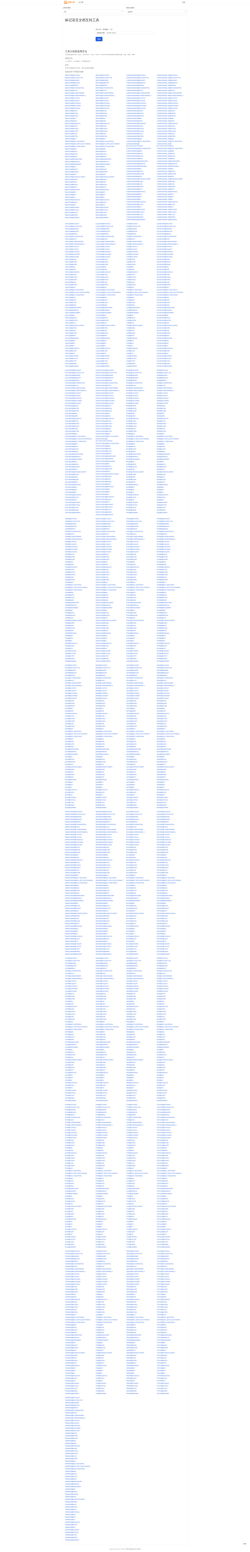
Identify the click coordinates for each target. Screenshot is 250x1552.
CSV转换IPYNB (130, 285)
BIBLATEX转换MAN (71, 156)
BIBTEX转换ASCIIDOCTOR (104, 78)
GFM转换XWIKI (70, 658)
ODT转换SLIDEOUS (71, 1083)
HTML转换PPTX (131, 630)
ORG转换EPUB (130, 994)
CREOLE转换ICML (70, 282)
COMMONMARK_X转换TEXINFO (167, 209)
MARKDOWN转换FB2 (71, 855)
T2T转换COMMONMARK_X (134, 1125)
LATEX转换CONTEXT (132, 688)
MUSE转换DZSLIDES (132, 845)
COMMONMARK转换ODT (134, 176)
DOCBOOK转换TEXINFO (164, 356)
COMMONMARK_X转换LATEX (166, 156)
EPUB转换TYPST (131, 507)
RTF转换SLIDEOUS (101, 1229)
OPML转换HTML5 (101, 1014)
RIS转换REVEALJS (162, 1072)
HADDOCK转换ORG (102, 625)
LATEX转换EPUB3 (131, 706)
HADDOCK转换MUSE (102, 613)
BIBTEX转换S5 (100, 197)
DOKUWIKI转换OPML (72, 474)
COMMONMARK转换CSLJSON (135, 100)
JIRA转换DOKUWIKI (102, 696)
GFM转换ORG (69, 625)
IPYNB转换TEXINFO (163, 651)
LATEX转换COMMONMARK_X (135, 685)
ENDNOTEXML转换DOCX (103, 385)
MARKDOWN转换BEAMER (73, 817)
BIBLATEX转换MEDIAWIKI (73, 164)
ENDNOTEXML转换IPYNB (104, 431)
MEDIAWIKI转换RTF (102, 931)
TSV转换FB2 (99, 1294)
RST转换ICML (69, 1163)
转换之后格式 (130, 8)
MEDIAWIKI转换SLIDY (102, 939)
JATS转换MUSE (69, 759)
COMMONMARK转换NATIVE (135, 174)
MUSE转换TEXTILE (132, 946)
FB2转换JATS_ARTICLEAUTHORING (168, 439)
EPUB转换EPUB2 (131, 408)
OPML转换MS (100, 1050)
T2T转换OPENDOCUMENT (134, 1206)
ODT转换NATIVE (70, 1055)
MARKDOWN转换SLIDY (72, 939)
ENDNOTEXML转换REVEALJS (105, 487)
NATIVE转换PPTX (162, 923)
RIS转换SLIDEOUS (162, 1083)
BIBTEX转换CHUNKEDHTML (104, 88)
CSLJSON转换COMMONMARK (105, 241)
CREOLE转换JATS (70, 287)
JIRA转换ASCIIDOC (101, 665)
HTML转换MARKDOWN (133, 603)
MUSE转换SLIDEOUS (132, 936)
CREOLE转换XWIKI (71, 363)
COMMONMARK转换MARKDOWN (137, 161)
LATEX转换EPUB (131, 701)
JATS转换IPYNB (70, 726)
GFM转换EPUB (69, 554)
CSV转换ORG (130, 330)
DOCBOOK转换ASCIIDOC (165, 224)
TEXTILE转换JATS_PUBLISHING (166, 1176)
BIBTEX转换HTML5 (101, 131)
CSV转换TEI (129, 353)
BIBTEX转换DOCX (101, 90)
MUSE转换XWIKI (131, 951)
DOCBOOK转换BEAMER (164, 229)
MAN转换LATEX (162, 744)
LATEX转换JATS (130, 729)
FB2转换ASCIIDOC (162, 370)
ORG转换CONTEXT (132, 981)
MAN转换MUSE (162, 759)
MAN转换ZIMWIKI (162, 807)
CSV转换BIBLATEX (131, 231)
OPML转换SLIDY (101, 1085)
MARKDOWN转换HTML (72, 862)
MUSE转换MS (130, 903)
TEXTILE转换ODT (162, 1204)
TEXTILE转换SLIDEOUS (164, 1229)
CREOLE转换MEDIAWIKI (72, 313)
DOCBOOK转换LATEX (163, 302)
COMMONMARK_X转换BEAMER (167, 80)
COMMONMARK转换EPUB (134, 111)
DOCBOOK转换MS (162, 315)
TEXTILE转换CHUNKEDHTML (166, 1117)
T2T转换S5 (129, 1227)
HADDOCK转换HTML (102, 569)
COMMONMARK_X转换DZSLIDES (167, 108)
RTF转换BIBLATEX (101, 1112)
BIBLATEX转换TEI (70, 205)
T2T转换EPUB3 (130, 1145)
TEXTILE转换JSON (162, 1181)
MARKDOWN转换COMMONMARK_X (76, 832)
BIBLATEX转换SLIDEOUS (72, 200)
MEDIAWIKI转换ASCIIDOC (104, 812)
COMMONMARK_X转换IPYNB (166, 136)
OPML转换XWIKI (101, 1098)
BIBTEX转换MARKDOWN (103, 159)
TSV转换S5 (99, 1373)
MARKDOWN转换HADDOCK (74, 860)
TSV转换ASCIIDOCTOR (103, 1254)
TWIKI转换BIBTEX (131, 1261)
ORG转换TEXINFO (132, 1090)
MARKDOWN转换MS (71, 903)
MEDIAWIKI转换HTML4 (103, 865)
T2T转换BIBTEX (131, 1115)
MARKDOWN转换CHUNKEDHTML (75, 824)
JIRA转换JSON (100, 741)
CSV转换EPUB (130, 259)
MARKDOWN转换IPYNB (72, 873)
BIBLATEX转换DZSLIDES (72, 108)
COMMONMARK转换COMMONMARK (138, 93)
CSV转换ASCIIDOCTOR (133, 226)
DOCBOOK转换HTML (163, 274)
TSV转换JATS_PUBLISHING (104, 1322)
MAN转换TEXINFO (162, 797)
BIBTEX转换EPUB (101, 111)
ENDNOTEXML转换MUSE (103, 466)
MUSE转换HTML (131, 862)
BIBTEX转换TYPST (101, 212)
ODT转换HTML (69, 1009)
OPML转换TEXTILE (101, 1093)
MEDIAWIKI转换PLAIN (103, 921)
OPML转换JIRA (100, 1032)
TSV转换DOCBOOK (102, 1279)
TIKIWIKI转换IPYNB (71, 1312)
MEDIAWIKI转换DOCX (102, 827)
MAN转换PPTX (161, 777)
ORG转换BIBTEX (131, 968)
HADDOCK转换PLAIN (102, 628)
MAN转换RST (161, 782)
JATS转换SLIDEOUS (71, 790)
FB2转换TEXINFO (162, 502)
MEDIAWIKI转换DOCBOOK (104, 840)
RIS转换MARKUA (162, 1044)
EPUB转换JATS (130, 434)
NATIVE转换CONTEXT (163, 834)
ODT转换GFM (69, 1004)
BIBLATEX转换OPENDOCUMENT (75, 177)
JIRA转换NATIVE (101, 762)
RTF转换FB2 (99, 1148)
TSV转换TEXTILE (101, 1386)
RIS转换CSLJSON (162, 983)
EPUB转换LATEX (131, 449)
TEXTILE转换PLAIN (162, 1214)
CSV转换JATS (130, 287)
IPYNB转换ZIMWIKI (163, 661)
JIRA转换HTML (100, 716)
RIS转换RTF (160, 1078)
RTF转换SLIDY (100, 1232)
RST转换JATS (69, 1168)
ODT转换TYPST (70, 1095)
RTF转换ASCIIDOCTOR (103, 1107)
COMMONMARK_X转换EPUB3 (166, 116)
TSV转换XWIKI (100, 1391)
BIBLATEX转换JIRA (70, 149)
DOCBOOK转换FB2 (163, 267)
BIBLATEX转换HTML (71, 126)
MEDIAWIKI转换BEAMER (103, 817)
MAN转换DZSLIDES (163, 698)
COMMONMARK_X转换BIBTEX (166, 85)
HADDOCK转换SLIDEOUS (104, 643)
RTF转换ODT (100, 1204)
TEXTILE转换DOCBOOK (164, 1132)
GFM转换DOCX (69, 534)
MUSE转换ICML (131, 870)
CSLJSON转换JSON (101, 300)
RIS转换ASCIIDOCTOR (164, 961)
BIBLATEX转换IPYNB (71, 136)
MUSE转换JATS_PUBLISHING (135, 883)
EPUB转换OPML (131, 474)
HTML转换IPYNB (131, 580)
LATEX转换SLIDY (131, 792)
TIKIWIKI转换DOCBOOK (72, 1279)
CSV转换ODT (130, 323)
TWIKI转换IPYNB (131, 1312)
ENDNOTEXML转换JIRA (103, 446)
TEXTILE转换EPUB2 (163, 1143)
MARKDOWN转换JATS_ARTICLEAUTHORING (79, 880)
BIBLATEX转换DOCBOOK (73, 103)
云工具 (81, 2)
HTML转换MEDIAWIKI (133, 608)
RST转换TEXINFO (70, 1237)
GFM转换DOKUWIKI (71, 549)
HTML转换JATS (130, 582)
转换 (99, 39)
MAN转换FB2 (161, 708)
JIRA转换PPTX (100, 777)
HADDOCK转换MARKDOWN (104, 603)
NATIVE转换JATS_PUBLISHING (166, 883)
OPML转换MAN (100, 1039)
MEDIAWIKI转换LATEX (103, 890)
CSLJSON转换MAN (101, 305)
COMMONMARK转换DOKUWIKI (136, 106)
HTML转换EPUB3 (131, 559)
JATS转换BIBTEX (70, 675)
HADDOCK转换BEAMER (103, 524)
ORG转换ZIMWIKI (132, 1100)
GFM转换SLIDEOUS (71, 643)
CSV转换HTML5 (131, 280)
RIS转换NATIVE (161, 1055)
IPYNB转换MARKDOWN (164, 603)
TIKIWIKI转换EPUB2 (71, 1289)
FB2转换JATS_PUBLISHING (165, 441)
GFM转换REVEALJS (71, 633)
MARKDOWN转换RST (72, 929)
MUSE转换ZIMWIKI (132, 954)
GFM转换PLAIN (70, 628)
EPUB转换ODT (130, 469)
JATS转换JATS (69, 729)
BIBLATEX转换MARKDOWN (73, 159)
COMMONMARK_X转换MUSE (166, 171)
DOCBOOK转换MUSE (163, 318)
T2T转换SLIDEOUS (132, 1229)
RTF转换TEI (99, 1234)
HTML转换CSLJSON (132, 544)
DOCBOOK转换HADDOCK (165, 272)
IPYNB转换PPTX (162, 630)
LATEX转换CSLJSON (132, 691)
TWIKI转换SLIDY (131, 1378)
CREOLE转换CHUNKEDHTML (74, 236)
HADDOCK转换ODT (102, 618)
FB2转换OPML (161, 474)
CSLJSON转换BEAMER (102, 229)
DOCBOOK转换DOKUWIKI (165, 254)
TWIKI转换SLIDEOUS (132, 1376)
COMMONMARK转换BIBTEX (135, 85)
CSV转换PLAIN (130, 333)
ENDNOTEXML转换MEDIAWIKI (105, 461)
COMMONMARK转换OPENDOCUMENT (138, 179)
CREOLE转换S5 (69, 346)
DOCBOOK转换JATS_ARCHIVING (167, 290)
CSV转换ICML (130, 282)
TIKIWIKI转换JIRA (70, 1325)
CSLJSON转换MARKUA (103, 310)
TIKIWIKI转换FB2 (70, 1294)
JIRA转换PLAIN (100, 774)
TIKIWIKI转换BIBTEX (71, 1261)
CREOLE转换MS (70, 315)
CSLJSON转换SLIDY (102, 351)
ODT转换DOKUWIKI (71, 989)
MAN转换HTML (161, 716)
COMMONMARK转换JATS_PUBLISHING (138, 148)
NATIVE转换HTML (162, 862)
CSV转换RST (130, 341)
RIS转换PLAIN (161, 1067)
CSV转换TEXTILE (131, 358)
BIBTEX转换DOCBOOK (103, 103)
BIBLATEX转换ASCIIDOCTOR (74, 78)
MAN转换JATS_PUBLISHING (165, 736)
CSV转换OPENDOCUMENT (134, 325)
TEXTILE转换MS (162, 1196)
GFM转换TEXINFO (70, 651)
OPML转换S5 (100, 1080)
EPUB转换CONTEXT (132, 393)
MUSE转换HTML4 (131, 865)
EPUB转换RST (130, 487)
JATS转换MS (69, 757)
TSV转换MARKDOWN (102, 1335)
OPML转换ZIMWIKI (102, 1100)
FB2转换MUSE (161, 464)
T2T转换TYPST (130, 1242)
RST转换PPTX (69, 1216)
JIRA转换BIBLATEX (101, 673)
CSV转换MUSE (130, 318)
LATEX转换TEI (130, 795)
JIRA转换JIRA (100, 739)
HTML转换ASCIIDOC (132, 519)
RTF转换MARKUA (101, 1191)
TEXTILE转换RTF (162, 1224)
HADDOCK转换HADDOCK (104, 567)
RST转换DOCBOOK (71, 1132)
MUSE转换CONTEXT (132, 834)
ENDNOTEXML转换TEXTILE (104, 507)
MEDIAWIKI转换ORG (102, 918)
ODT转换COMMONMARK (73, 976)
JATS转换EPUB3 (70, 706)
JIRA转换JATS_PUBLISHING (104, 736)
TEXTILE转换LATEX (162, 1183)
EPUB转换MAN (131, 451)
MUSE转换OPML (131, 916)
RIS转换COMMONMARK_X (165, 978)
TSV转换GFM (100, 1297)
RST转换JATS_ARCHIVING (73, 1171)
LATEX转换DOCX (131, 680)
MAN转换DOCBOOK (163, 693)
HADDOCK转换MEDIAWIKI (104, 608)
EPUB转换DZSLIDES (132, 403)
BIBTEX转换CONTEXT (102, 98)
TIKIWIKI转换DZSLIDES (72, 1284)
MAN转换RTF (161, 785)
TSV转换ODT (100, 1350)
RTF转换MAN (100, 1186)
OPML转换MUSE (101, 1052)
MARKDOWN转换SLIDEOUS (74, 936)
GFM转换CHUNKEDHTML (73, 531)
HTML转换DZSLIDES (132, 552)
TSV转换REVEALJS (101, 1365)
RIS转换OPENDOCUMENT (165, 1060)
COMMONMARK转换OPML (134, 181)
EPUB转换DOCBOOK (132, 398)
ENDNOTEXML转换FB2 (103, 413)
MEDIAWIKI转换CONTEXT (104, 834)
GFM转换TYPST (70, 656)
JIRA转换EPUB (100, 701)
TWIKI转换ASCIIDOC (132, 1251)
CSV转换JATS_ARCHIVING (134, 290)
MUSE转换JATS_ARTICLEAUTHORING (138, 880)
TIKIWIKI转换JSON (71, 1327)
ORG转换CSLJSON (132, 983)
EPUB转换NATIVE (131, 467)
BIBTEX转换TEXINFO (102, 207)
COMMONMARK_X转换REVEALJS (167, 192)
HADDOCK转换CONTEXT (103, 541)
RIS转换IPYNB (161, 1019)
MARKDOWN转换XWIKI (72, 951)
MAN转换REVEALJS (163, 779)
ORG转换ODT (130, 1057)
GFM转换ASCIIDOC (71, 519)
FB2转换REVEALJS (162, 484)
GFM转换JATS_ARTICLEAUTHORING (76, 587)
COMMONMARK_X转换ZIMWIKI (167, 219)
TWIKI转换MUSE (131, 1345)
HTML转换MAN (131, 600)
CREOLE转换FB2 (70, 267)
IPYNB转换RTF (161, 638)
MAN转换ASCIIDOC (163, 665)
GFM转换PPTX (69, 630)
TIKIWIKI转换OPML (71, 1355)
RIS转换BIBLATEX (162, 966)
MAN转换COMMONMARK (165, 683)
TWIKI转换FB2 (130, 1294)
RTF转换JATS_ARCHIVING (103, 1171)
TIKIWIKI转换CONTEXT (72, 1274)
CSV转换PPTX (130, 335)
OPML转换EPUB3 (101, 999)
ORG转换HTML (131, 1009)
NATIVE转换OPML (162, 916)
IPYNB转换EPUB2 (162, 557)
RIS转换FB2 (160, 1001)
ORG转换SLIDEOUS (132, 1083)
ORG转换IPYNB (131, 1019)
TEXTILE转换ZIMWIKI (163, 1247)
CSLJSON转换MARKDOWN (104, 308)
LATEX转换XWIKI (131, 805)
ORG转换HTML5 (131, 1014)
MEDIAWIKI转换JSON (102, 888)
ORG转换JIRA (130, 1032)
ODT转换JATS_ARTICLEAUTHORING (76, 1027)
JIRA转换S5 (99, 787)
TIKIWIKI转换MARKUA (72, 1337)
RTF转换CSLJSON (101, 1130)
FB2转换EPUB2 (161, 408)
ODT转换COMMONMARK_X (74, 978)
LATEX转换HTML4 (131, 718)
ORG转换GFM (130, 1004)
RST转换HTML (69, 1155)
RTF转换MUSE (100, 1199)
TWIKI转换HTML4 (131, 1304)
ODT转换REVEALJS (71, 1072)
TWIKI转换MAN (131, 1332)
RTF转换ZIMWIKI (101, 1247)
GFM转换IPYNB (70, 580)
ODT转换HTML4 (70, 1011)
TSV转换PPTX (100, 1363)
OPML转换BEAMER (102, 963)
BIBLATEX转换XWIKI (71, 215)
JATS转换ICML (69, 724)
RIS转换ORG (161, 1065)
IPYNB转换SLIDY (162, 646)
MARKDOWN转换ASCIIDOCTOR (75, 814)
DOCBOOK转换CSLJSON (164, 249)
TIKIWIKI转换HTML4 (71, 1304)
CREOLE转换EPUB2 (71, 262)
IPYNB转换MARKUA (163, 605)
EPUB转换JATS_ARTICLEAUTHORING (137, 439)
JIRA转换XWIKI (100, 805)
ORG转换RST (130, 1075)
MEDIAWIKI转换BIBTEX (103, 822)
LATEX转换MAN (131, 746)
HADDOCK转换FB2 (101, 562)
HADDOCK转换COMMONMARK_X (106, 539)
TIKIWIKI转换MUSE (71, 1345)
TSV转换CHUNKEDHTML (103, 1264)
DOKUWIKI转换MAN (71, 451)
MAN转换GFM (161, 711)
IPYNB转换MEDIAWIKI (164, 608)
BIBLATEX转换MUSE (71, 169)
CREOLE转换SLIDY (71, 351)
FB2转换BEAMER (162, 375)
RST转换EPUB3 (69, 1145)
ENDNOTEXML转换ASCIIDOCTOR (106, 373)
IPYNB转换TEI (161, 648)
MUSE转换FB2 (130, 855)
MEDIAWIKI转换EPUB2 (103, 850)
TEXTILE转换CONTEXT (164, 1127)
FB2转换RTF (160, 490)
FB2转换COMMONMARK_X (165, 390)
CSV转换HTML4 (131, 277)
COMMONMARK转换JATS (134, 139)
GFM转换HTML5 (70, 575)
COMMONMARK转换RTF (134, 197)
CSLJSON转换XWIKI (102, 363)
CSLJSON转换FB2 (101, 267)
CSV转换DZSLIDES (132, 257)
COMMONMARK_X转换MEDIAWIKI (168, 166)
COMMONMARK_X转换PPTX (166, 189)
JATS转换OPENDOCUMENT (73, 767)
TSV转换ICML (100, 1309)
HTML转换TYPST (131, 656)
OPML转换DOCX (101, 973)
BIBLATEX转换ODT (71, 174)
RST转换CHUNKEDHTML (72, 1117)
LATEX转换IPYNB (131, 726)
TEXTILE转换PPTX (162, 1216)
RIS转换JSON (161, 1034)
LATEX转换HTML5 (131, 721)
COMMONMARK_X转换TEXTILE (166, 212)
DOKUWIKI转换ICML (71, 429)
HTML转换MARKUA (132, 605)
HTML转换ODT (130, 618)
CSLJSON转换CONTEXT (103, 246)
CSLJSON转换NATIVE (102, 320)
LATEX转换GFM (131, 711)
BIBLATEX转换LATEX (71, 154)
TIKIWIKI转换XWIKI (71, 1391)
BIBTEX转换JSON (101, 151)
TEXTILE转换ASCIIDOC (164, 1105)
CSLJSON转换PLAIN (102, 333)
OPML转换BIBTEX (101, 968)
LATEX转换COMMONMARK (134, 683)
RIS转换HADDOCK (162, 1006)
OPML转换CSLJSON (102, 983)
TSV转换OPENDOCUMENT (104, 1353)
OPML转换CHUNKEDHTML (104, 971)
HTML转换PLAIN (131, 628)
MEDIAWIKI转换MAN (102, 893)
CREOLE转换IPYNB (71, 285)
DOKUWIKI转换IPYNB (72, 431)
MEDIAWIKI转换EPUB (102, 847)
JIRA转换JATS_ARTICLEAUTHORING (107, 734)
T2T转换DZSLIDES (132, 1138)
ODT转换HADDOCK (71, 1006)
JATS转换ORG (69, 772)
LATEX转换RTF (130, 785)
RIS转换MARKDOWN (163, 1042)
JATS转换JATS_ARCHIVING (73, 731)
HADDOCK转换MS (101, 610)
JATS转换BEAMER (70, 670)
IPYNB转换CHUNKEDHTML (165, 531)
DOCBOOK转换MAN (163, 305)
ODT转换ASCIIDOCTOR (72, 961)
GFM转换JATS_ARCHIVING (73, 585)
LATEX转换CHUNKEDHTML (134, 678)
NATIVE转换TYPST (162, 949)
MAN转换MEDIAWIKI (163, 754)
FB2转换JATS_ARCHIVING (165, 436)
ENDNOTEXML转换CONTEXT (105, 393)
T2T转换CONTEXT (131, 1127)
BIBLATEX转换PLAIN (71, 184)
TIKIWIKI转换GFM (70, 1297)
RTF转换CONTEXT (101, 1127)
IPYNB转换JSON (162, 595)
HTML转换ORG (131, 625)
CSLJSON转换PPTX (101, 335)
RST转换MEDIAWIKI (71, 1194)
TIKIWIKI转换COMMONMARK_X (75, 1271)
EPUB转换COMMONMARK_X (135, 390)
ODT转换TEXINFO (70, 1090)
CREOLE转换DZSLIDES (72, 257)
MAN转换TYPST (162, 802)
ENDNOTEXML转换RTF (103, 492)
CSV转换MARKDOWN (133, 308)
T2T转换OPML (130, 1209)
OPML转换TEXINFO (102, 1090)
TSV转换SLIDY (100, 1378)
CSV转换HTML (130, 274)
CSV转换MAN (130, 305)
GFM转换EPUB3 (70, 559)
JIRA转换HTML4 (100, 718)
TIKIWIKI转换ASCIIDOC (72, 1251)
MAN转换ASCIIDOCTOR (164, 668)
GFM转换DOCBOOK (71, 547)
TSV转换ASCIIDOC (101, 1251)
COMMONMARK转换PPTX (134, 189)
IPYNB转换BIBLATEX (163, 526)
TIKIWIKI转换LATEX (71, 1330)
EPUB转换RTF (130, 490)
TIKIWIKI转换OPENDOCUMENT (75, 1353)
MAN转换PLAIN (162, 774)
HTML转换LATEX (131, 597)
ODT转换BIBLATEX (71, 966)
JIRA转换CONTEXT (101, 688)
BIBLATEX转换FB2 (70, 118)
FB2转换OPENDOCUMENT (165, 472)
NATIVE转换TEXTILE (163, 946)
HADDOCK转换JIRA (102, 592)
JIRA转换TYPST (100, 802)
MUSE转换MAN (131, 893)
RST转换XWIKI (69, 1244)
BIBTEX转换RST (100, 192)
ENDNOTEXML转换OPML (103, 476)
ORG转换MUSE (131, 1052)
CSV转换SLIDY (130, 351)
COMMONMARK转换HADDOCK (136, 123)
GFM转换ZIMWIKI (70, 661)
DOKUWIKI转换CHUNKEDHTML (75, 383)
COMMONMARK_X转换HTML (166, 126)
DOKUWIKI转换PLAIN (72, 479)
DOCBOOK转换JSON (163, 300)
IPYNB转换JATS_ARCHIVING (165, 585)
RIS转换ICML (161, 1017)
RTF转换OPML (100, 1209)
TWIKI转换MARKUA (132, 1337)
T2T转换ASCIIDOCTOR (133, 1107)
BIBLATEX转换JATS (71, 139)
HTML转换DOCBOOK (132, 547)
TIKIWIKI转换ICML (71, 1309)
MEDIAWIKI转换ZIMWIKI (103, 954)
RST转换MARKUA (70, 1191)
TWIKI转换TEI (130, 1381)
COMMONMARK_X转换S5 (165, 199)
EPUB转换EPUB (131, 406)
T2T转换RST (130, 1221)
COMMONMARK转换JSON (134, 153)
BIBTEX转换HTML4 (101, 128)
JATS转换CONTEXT (71, 688)
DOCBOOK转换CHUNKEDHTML (167, 236)
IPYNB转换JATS (161, 582)
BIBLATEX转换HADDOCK (72, 123)
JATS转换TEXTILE (70, 800)
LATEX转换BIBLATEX (132, 673)
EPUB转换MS (130, 462)
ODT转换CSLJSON (70, 983)
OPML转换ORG (100, 1065)
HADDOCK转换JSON (102, 595)
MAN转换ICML (161, 724)
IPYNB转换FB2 (161, 562)
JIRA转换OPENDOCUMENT (104, 767)
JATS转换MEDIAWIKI (71, 754)
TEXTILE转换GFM (162, 1150)
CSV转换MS (129, 315)
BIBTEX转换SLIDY (101, 202)
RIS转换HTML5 (161, 1014)
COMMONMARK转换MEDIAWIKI (136, 166)
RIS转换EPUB (161, 994)
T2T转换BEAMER (131, 1110)
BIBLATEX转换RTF (70, 195)
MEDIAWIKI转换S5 (101, 934)
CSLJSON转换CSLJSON (103, 249)
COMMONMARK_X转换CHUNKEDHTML (169, 88)
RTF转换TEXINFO (101, 1237)
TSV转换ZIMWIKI (101, 1393)
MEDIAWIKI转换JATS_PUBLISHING (106, 883)
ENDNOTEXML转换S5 (102, 494)
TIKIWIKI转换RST (70, 1368)
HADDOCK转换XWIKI (102, 658)
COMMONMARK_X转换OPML (166, 181)
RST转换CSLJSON (70, 1130)
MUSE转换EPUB (131, 847)
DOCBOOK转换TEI (162, 353)
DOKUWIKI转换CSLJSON (72, 396)
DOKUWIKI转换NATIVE (72, 467)
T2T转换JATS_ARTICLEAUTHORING (137, 1173)
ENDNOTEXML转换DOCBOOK (105, 398)
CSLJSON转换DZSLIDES (103, 257)
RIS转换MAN (161, 1039)
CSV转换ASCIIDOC (132, 224)
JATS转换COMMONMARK (73, 683)
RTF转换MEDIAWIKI (102, 1194)
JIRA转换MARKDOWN (102, 749)
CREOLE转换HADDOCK (72, 272)
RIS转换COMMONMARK (164, 976)
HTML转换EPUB (131, 554)
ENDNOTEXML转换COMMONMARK (107, 388)
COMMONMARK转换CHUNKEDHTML (138, 88)
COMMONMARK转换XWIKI (134, 217)
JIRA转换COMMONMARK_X (104, 685)
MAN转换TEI (161, 795)
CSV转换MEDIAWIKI (132, 313)
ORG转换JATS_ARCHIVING (134, 1024)
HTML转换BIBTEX (131, 529)
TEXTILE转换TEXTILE (163, 1239)
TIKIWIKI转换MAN (71, 1332)
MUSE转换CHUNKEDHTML (134, 824)
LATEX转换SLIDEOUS (132, 790)
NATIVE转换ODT (162, 911)
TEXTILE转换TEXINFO (163, 1237)
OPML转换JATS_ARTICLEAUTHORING (107, 1027)
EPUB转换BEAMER (132, 375)
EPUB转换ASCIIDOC (132, 370)
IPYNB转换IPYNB (162, 580)
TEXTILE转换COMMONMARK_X (166, 1125)
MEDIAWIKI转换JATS (102, 875)
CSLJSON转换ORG (101, 330)
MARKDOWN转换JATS (72, 875)
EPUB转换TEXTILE (131, 505)
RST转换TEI (68, 1234)
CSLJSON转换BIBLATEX (103, 231)
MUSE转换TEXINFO (132, 944)
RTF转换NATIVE (100, 1201)
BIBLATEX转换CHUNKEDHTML (74, 88)
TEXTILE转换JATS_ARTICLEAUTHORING (169, 1173)
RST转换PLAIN (69, 1214)
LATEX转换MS (130, 757)
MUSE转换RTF (130, 931)
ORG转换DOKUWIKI (132, 989)
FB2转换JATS (161, 434)
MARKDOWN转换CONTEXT (73, 834)
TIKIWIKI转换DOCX (71, 1266)
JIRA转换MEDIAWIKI (102, 754)
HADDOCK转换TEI (101, 648)
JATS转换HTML (69, 716)
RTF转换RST (99, 1221)
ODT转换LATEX (69, 1037)
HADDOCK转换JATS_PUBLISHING (106, 590)
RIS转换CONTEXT (162, 981)
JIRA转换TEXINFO (101, 797)
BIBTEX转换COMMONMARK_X (105, 95)
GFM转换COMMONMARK (73, 536)
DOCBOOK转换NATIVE (164, 320)
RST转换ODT (69, 1204)
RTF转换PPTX (100, 1216)
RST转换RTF (69, 1224)
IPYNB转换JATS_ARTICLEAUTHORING (168, 587)
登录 (183, 2)
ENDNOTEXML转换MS (103, 464)
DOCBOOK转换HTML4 (164, 277)
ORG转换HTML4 (131, 1011)
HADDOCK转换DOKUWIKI (104, 549)
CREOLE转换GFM (70, 269)
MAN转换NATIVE (162, 762)
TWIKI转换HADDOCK (132, 1299)
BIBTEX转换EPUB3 (101, 116)
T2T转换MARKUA (131, 1191)
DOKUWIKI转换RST (71, 487)
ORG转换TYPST (131, 1095)
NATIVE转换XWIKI (162, 951)
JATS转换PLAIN (69, 774)
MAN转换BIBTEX (162, 675)
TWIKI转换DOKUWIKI (133, 1282)
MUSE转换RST (130, 929)
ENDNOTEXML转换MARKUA (104, 459)
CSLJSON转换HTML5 (102, 280)
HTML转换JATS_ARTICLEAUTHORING (137, 587)
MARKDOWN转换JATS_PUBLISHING (76, 883)
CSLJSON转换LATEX (102, 302)
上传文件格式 (66, 8)
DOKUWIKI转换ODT (71, 469)
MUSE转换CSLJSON (132, 837)
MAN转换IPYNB (162, 726)
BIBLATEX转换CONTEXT (72, 98)
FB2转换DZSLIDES (162, 403)
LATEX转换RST (130, 782)
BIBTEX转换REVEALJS (102, 189)
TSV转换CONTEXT (101, 1274)
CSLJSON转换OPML (102, 328)
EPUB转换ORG (130, 477)
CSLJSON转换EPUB (101, 259)
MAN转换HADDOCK (163, 713)
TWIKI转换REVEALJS (132, 1365)
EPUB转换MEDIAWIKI (133, 459)
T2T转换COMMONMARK (134, 1122)
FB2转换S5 (160, 492)
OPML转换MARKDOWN (103, 1042)
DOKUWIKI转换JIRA (71, 444)
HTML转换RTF (130, 638)
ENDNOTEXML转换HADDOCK (105, 418)
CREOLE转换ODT (70, 323)
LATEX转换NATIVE (131, 762)
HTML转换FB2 (130, 562)
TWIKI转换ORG (131, 1358)
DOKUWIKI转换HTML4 (72, 423)
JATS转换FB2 (69, 708)
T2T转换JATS (130, 1168)
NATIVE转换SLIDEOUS (164, 936)
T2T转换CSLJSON (131, 1130)
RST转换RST (69, 1221)
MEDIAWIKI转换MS (102, 903)
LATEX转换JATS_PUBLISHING (135, 736)
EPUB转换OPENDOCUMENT (135, 472)
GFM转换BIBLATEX (71, 526)
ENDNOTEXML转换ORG (103, 479)
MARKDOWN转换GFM (72, 857)
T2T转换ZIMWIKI (131, 1247)
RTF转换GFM (100, 1150)
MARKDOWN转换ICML (72, 870)
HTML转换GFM (131, 564)
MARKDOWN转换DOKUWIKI (74, 842)
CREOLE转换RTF (70, 343)
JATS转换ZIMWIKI (70, 807)
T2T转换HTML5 (131, 1160)
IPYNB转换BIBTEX (162, 529)
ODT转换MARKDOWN (72, 1042)
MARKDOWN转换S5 (71, 934)
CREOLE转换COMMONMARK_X (75, 244)
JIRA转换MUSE (100, 759)
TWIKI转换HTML (131, 1302)
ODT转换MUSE (69, 1052)
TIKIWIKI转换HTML (71, 1302)
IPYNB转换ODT (161, 618)
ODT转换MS (69, 1050)
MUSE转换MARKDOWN (133, 895)
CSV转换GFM (130, 269)
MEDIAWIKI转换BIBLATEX (104, 819)
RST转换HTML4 (70, 1158)
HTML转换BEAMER (132, 524)
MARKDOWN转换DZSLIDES (73, 845)
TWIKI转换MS (130, 1343)
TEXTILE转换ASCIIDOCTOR (165, 1107)
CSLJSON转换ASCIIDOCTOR (104, 226)
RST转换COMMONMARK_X (73, 1125)
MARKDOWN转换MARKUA (73, 898)
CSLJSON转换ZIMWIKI (103, 366)
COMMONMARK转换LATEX (134, 156)
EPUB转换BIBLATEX (132, 378)
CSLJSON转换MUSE (102, 318)
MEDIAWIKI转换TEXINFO (103, 944)
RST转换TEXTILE (70, 1239)
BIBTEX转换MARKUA (102, 162)
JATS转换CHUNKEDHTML (73, 678)
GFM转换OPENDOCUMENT (73, 620)
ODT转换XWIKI (70, 1098)
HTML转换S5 (130, 641)
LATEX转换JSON (131, 741)
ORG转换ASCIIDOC (132, 958)
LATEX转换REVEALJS (132, 779)
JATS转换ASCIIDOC (71, 665)
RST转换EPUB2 (69, 1143)
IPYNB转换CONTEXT (163, 541)
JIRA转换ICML (100, 724)
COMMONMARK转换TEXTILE (135, 212)
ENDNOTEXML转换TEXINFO (104, 504)
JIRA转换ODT (100, 764)
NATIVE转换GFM (162, 857)
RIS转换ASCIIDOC (162, 958)
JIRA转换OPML (100, 769)
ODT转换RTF (69, 1078)
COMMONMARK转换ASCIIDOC (136, 75)
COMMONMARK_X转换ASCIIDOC (167, 75)
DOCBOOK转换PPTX (163, 335)
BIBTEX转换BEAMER (102, 80)
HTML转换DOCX (131, 534)
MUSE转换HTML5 (131, 868)
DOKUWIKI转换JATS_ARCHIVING (75, 436)
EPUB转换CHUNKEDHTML (134, 383)
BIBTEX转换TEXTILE (102, 210)
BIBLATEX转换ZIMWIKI (72, 217)
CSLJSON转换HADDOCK (103, 272)
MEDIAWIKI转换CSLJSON (103, 837)
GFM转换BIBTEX (70, 529)
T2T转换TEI (129, 1234)
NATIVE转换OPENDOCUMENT (166, 913)
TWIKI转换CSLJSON (132, 1276)
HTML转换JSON (131, 595)
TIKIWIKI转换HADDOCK (72, 1299)
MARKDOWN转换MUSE (72, 906)
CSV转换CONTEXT (132, 246)
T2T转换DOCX (130, 1120)
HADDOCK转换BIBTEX (103, 529)
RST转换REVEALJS (70, 1219)
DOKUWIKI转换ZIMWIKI (72, 512)
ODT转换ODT (69, 1057)
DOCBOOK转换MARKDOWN (166, 308)
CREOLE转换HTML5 (71, 280)
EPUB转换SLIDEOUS (132, 495)
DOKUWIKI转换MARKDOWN (74, 454)
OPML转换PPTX (100, 1070)
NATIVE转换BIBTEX (163, 822)
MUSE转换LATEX (131, 890)
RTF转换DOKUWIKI (102, 1135)
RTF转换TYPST (100, 1242)
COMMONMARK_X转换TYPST (166, 214)
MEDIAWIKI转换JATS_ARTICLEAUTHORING (109, 880)
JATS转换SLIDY (69, 792)
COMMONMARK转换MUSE (134, 171)
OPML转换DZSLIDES (102, 991)
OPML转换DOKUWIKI (102, 989)
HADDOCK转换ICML (102, 577)
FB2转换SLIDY (161, 497)
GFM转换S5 (68, 641)
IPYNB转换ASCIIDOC (163, 519)
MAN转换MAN (161, 746)
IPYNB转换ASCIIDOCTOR (165, 521)
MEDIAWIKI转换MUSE (103, 906)
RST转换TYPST (69, 1242)
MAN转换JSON (161, 741)
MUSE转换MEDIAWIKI (133, 901)
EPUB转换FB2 (130, 413)
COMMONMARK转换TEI (134, 207)
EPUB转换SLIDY (131, 497)
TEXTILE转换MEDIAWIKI (164, 1194)
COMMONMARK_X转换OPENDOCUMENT (170, 179)
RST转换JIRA (69, 1178)
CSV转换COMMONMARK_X (134, 244)
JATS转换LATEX (69, 744)
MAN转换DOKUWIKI (163, 696)
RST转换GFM (69, 1150)
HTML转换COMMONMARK (134, 536)
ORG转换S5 (129, 1080)
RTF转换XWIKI (100, 1244)
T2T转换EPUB (130, 1140)
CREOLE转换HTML (71, 274)
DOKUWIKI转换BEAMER (72, 375)
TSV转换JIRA (99, 1325)
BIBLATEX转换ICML (71, 134)
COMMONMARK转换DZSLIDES (136, 108)
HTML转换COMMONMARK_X (135, 539)
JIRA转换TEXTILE (101, 800)
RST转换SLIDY (69, 1232)
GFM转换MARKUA (70, 605)
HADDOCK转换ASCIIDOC (103, 519)
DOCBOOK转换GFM (163, 269)
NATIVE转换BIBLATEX (163, 819)
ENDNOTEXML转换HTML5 (104, 426)
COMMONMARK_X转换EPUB (166, 111)
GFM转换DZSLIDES (71, 552)
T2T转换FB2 (130, 1148)
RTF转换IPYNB (100, 1166)
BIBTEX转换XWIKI (101, 215)
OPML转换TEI (100, 1088)
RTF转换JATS (99, 1168)
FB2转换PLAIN (161, 479)
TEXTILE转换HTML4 (163, 1158)
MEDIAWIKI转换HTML (102, 862)
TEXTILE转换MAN (162, 1186)
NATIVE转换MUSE (162, 906)
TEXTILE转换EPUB (162, 1140)
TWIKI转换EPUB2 (131, 1289)
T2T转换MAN (130, 1186)
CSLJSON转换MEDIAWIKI (103, 313)
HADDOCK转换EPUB (102, 554)
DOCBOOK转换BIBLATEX (164, 231)
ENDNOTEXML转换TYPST (104, 509)
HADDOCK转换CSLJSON (103, 544)
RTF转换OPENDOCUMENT (104, 1206)
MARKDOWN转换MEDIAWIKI (74, 901)
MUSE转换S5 (130, 934)
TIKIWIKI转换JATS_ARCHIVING (74, 1317)
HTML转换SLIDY (131, 646)
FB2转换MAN (161, 451)
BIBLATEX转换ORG (71, 182)
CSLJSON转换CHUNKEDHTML (105, 236)
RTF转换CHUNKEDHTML (103, 1117)
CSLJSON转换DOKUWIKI (103, 254)
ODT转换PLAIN (70, 1067)
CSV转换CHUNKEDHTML (134, 236)
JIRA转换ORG (100, 772)
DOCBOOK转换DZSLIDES (165, 257)
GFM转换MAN (69, 600)
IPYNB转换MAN (162, 600)
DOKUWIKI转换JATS (71, 434)
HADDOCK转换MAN (102, 600)
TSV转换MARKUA (101, 1337)
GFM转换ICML (69, 577)
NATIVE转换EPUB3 (162, 852)
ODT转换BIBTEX (70, 968)
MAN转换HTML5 (162, 721)
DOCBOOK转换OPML (163, 328)
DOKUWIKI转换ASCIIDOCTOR (74, 373)
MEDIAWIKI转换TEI (102, 941)
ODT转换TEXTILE (70, 1093)
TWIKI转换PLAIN (131, 1360)
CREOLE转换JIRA (70, 297)
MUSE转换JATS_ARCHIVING (134, 878)
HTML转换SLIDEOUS (132, 643)
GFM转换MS (69, 610)
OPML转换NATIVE (101, 1055)
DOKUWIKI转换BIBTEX (72, 380)
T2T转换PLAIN (130, 1214)
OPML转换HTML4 (101, 1011)
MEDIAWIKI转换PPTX (102, 923)
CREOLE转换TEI (70, 353)
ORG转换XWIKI (131, 1098)
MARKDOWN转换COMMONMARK (76, 829)
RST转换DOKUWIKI (71, 1135)
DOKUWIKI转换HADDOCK (73, 418)
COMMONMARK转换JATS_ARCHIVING (138, 141)
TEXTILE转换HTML (162, 1155)
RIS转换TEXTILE (162, 1093)
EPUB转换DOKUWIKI (132, 401)
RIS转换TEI (160, 1088)
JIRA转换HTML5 (100, 721)
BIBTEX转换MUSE (101, 169)
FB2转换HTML (161, 421)
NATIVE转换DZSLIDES (163, 845)
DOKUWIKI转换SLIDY (72, 497)
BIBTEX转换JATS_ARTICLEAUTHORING (108, 144)
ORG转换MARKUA (132, 1044)
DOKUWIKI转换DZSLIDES (73, 403)
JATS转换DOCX (69, 680)
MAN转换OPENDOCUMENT (165, 767)
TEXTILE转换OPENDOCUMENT (166, 1206)
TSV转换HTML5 (100, 1307)
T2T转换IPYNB (130, 1166)
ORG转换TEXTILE (131, 1093)
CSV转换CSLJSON (131, 249)
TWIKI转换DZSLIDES (132, 1284)
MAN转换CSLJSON (162, 691)
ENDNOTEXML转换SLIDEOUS (105, 497)
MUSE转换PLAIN (131, 921)
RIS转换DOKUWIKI (163, 989)
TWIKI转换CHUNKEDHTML (134, 1264)
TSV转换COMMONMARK (103, 1269)
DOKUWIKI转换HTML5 (72, 426)
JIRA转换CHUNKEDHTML (103, 678)
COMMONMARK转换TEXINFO (135, 209)
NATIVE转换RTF (162, 931)
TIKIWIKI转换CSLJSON (72, 1276)
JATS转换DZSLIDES (71, 698)
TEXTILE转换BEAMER (163, 1110)
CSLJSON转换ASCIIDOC (103, 224)
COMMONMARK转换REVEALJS (135, 192)
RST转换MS (68, 1196)
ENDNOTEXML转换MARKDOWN (106, 456)
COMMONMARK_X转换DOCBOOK (167, 103)
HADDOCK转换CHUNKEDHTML (105, 531)
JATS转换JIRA (69, 739)
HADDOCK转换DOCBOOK (104, 547)
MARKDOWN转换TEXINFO (73, 944)
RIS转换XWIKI (161, 1098)
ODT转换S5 (68, 1080)
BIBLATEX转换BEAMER (72, 80)
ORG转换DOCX (131, 973)
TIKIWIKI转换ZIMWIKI (72, 1393)
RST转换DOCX (69, 1120)
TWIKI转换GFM (131, 1297)
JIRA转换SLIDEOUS (102, 790)
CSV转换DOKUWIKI (132, 254)
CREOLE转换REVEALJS (72, 338)
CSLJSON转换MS (101, 315)
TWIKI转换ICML (131, 1309)
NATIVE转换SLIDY (162, 939)
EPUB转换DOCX (131, 385)
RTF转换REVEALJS (101, 1219)
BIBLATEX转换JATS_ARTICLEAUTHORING (78, 144)
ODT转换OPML (69, 1062)
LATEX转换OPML (131, 769)
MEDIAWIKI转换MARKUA (104, 898)
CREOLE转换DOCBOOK (72, 252)
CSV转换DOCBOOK (132, 252)
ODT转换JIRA (69, 1032)
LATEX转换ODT (131, 764)
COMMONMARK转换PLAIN (134, 186)
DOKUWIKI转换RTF (71, 490)
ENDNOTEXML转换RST (103, 489)
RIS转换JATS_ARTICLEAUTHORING (167, 1027)
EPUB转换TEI (130, 500)
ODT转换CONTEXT (71, 981)
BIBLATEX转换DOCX (71, 90)
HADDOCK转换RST (101, 636)
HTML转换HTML (131, 569)
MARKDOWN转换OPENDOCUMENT (76, 913)
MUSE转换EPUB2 (131, 850)
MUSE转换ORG (131, 918)
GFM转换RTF (69, 638)
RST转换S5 (68, 1227)
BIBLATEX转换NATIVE (72, 172)
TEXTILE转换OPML (162, 1209)
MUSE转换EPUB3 (131, 852)
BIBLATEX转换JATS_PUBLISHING (75, 146)
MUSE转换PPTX (131, 923)
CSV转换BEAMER (131, 229)
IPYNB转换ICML (162, 577)
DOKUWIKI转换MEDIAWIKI (73, 459)
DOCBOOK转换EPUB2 (164, 262)
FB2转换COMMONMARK (164, 388)
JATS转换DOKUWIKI (71, 696)
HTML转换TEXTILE (132, 653)
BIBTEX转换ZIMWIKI (102, 217)
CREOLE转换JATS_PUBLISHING (74, 295)
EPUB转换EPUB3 (131, 411)
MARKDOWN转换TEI (71, 941)
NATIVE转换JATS (162, 875)
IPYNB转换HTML (162, 569)
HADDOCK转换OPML (102, 623)
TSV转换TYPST (100, 1388)
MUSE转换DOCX (131, 827)
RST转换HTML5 (70, 1160)
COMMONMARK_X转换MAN (166, 158)
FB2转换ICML (161, 429)
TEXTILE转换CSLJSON (163, 1130)
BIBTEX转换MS (100, 167)
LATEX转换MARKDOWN (133, 749)
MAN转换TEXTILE (162, 800)
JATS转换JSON (69, 741)
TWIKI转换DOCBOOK (133, 1279)
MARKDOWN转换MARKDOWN (74, 895)
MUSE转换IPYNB (131, 873)
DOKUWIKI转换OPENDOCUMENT (75, 472)
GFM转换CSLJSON (70, 544)
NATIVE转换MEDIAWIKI (164, 901)
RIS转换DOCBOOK (162, 986)
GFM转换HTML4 (70, 572)
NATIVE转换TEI (161, 941)
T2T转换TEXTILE (131, 1239)
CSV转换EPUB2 (131, 262)
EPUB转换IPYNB (131, 431)
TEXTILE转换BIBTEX (163, 1115)
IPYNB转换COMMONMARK (165, 536)
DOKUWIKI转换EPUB (71, 406)
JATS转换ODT (69, 764)
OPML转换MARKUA (102, 1044)
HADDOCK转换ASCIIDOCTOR (105, 521)
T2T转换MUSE (130, 1199)
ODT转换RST (69, 1075)
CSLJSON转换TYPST (102, 361)
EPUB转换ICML (131, 429)
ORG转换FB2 (130, 1001)
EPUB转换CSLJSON (132, 396)
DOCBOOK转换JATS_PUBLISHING (167, 295)
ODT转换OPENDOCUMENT (73, 1060)
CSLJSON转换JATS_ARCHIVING (105, 290)
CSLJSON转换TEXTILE (102, 358)
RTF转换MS (99, 1196)
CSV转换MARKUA (131, 310)
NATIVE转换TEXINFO (163, 944)
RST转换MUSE (69, 1199)
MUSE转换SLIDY (131, 939)
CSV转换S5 (129, 346)
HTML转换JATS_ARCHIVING (134, 585)
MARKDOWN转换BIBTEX (73, 822)
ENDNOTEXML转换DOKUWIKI (105, 401)
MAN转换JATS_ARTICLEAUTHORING (168, 734)
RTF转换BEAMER (101, 1110)
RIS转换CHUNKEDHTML (164, 971)
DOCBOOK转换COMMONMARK (167, 241)
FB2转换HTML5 (161, 426)
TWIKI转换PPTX (131, 1363)
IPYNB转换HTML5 (162, 575)
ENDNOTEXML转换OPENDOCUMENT (107, 474)
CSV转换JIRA (130, 297)
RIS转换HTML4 (161, 1011)
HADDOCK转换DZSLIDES (103, 552)
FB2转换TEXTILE (162, 505)
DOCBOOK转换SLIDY (163, 351)
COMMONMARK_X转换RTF (165, 197)
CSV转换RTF (130, 343)
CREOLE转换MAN (70, 305)
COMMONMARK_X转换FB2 (165, 118)
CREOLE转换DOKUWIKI (72, 254)
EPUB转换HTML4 (131, 423)
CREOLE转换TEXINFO (72, 356)
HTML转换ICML (131, 577)
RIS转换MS (160, 1050)
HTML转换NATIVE (131, 615)
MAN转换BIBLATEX (163, 673)
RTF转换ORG (100, 1211)
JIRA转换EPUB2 (100, 703)
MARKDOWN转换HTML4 (73, 865)
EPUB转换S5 (130, 492)
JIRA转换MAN (100, 746)
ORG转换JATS (130, 1022)
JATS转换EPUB (69, 701)
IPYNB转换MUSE (162, 613)
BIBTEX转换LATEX (101, 154)
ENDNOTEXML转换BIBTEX (104, 380)
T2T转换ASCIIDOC (132, 1105)
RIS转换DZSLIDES (162, 991)
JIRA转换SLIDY (100, 792)
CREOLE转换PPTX (70, 335)
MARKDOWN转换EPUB (72, 847)
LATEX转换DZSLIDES (132, 698)
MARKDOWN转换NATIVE (73, 908)
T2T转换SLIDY (130, 1232)
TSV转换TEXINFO (101, 1383)
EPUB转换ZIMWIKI (132, 512)
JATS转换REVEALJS (70, 779)
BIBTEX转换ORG (101, 182)
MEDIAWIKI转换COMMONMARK (106, 829)
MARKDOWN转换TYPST (72, 949)
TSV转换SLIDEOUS (101, 1376)
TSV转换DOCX (100, 1266)
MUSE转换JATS (130, 875)
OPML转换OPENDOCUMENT (105, 1060)
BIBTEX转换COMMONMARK (104, 93)
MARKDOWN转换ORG (72, 918)
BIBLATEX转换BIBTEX (71, 85)
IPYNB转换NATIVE (162, 615)
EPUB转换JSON (131, 446)
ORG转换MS (130, 1050)
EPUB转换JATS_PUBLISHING (135, 441)
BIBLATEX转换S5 (70, 197)
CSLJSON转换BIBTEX (102, 234)
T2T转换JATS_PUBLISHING (134, 1176)
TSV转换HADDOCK (101, 1299)
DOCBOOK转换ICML (163, 282)
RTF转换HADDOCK (101, 1153)
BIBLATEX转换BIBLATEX (72, 83)
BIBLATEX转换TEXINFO (72, 207)
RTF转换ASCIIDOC (101, 1105)
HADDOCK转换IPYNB (102, 580)
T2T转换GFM (130, 1150)
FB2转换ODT (161, 469)
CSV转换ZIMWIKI (131, 366)
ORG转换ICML (130, 1017)
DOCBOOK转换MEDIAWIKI (165, 313)
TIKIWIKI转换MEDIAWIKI (73, 1340)
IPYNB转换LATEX (162, 597)
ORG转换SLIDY (131, 1085)
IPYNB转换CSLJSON (163, 544)
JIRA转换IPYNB (100, 726)
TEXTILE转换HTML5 (163, 1160)
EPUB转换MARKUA (132, 457)
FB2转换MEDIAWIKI (163, 459)
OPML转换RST (100, 1075)
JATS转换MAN (69, 746)
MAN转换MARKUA (162, 752)
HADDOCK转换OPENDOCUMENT (106, 620)
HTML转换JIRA (130, 592)
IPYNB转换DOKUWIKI (164, 549)
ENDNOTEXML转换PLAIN (104, 481)
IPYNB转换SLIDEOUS (163, 643)
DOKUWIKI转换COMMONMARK (75, 388)
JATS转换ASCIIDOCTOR (72, 668)
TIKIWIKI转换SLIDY (71, 1378)
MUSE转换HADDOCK (132, 860)
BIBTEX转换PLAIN (101, 184)
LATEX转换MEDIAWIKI (133, 754)
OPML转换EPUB (101, 994)
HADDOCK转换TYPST (102, 656)
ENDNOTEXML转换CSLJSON (104, 396)
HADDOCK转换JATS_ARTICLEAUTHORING (109, 587)
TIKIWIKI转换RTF (70, 1370)
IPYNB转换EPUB (162, 554)
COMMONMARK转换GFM (134, 121)
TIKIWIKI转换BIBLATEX (72, 1259)
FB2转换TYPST (161, 507)
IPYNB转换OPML (162, 623)
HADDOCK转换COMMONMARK (106, 536)
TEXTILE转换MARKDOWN (165, 1188)
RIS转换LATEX (161, 1037)
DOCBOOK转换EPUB (163, 259)
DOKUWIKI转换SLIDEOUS (73, 495)
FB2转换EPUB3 (161, 411)
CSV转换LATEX (130, 302)
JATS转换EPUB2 (70, 703)
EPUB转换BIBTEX (131, 380)
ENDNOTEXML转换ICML (103, 429)
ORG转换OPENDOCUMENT (134, 1060)
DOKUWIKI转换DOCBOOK (73, 398)
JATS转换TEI (69, 795)
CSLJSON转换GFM (101, 269)
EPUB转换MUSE (131, 464)
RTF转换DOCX (100, 1120)
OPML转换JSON (100, 1034)
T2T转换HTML (130, 1155)
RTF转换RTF (99, 1224)
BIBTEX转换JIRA (101, 149)
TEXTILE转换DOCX (162, 1120)
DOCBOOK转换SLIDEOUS (165, 348)
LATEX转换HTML (131, 716)
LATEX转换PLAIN (131, 774)
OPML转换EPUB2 (101, 996)
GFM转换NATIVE (70, 615)
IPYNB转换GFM (161, 564)
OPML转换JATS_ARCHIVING (104, 1024)
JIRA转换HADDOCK (102, 713)
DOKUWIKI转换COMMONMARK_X (76, 390)
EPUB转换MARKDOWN (133, 454)
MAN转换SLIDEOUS (163, 790)
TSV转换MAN (100, 1332)
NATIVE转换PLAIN (162, 921)
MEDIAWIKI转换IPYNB (103, 873)
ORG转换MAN (130, 1039)
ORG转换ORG (130, 1065)
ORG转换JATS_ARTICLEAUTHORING (137, 1027)
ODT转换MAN (69, 1039)
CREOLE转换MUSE (71, 318)
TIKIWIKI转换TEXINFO (72, 1383)
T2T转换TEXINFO (131, 1237)
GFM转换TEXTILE (70, 653)
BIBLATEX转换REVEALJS (72, 189)
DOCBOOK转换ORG (163, 330)
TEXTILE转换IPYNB (163, 1166)
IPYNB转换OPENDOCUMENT (166, 620)
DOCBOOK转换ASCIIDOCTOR (166, 226)
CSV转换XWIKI (130, 363)
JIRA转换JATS (100, 729)
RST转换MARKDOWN (72, 1188)
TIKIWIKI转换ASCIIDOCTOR (74, 1254)
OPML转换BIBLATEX (102, 966)
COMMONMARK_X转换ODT (165, 176)
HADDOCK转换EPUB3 (102, 559)
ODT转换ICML (69, 1017)
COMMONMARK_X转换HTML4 (166, 128)
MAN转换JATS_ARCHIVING (165, 731)
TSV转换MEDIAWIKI (102, 1340)
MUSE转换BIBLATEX (132, 819)
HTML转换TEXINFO (132, 651)
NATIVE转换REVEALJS (163, 926)
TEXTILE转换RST (162, 1221)
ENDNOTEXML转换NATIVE (104, 469)
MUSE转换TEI (130, 941)
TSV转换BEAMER (101, 1256)
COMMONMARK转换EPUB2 (135, 113)
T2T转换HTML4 (131, 1158)
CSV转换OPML (130, 328)
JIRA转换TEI (99, 795)
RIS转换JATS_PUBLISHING (165, 1029)
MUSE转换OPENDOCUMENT (135, 913)
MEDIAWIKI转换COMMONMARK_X (107, 832)
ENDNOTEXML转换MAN (103, 453)
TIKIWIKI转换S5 (70, 1373)
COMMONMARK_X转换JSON (166, 153)
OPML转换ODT (100, 1057)
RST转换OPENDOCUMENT (73, 1206)
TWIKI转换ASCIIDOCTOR (134, 1254)
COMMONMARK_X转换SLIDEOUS (167, 202)
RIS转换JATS (160, 1022)
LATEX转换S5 (130, 787)
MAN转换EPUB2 (162, 703)
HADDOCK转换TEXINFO (103, 651)
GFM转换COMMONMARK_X (74, 539)
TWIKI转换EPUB (131, 1287)
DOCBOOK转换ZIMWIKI (164, 366)
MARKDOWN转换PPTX (72, 923)
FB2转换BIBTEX (161, 380)
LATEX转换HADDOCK (132, 713)
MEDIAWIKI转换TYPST (103, 949)
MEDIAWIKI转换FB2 (102, 855)
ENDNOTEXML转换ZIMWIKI (104, 515)
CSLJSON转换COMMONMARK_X (106, 244)
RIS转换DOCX (161, 973)
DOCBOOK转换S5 (162, 346)
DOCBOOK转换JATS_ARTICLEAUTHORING (170, 292)
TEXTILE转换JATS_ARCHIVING (166, 1171)
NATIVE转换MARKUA (163, 898)
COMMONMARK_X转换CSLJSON (167, 100)
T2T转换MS (129, 1196)
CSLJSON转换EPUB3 (102, 264)
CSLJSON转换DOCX (102, 239)
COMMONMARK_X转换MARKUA (167, 164)
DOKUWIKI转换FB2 (71, 413)
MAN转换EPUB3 (162, 706)
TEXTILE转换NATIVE (163, 1201)
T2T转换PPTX (130, 1216)
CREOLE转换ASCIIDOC (72, 224)
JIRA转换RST (99, 782)
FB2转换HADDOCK (162, 418)
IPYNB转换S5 (161, 641)
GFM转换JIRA (69, 592)
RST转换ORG (69, 1211)
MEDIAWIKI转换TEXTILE (103, 946)
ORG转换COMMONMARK (134, 976)
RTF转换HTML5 (100, 1160)
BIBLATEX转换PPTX (71, 187)
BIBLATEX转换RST (70, 192)
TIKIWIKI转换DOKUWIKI (73, 1282)
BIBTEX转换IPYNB (101, 136)
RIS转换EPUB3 (161, 999)
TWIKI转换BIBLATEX (132, 1259)
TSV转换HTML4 (100, 1304)
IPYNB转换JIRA (161, 592)
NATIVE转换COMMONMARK (166, 829)
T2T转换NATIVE (131, 1201)
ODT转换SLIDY (69, 1085)
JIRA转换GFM (100, 711)
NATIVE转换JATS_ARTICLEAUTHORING (169, 880)
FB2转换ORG (161, 477)
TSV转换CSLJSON (101, 1276)
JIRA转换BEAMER (101, 670)
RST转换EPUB (69, 1140)
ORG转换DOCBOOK (132, 986)
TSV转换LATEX (100, 1330)
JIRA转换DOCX (100, 680)
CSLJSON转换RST (101, 341)
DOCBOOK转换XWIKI (163, 363)
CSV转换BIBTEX (131, 234)
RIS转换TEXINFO (162, 1090)
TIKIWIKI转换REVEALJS (72, 1365)
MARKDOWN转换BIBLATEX (73, 819)
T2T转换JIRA (130, 1178)
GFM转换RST (69, 636)
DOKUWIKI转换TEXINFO (72, 502)
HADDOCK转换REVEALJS (103, 633)
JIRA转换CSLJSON (101, 691)
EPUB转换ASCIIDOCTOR (134, 373)
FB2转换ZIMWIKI (162, 512)
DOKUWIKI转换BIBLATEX (73, 378)
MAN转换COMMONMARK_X (166, 685)
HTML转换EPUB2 (131, 557)
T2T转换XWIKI (130, 1244)
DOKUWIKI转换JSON (71, 446)
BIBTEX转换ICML (101, 134)
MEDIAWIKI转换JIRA (102, 885)
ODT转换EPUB (69, 994)
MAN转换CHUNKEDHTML (165, 678)
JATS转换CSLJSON (70, 691)
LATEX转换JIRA (130, 739)
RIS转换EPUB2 (161, 996)
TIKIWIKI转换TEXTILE (72, 1386)
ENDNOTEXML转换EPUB (103, 406)
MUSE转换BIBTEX (131, 822)
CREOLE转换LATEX (71, 302)
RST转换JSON (69, 1181)
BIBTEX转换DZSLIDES (102, 108)
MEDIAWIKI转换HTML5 (103, 868)
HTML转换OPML (131, 623)
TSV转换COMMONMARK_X (104, 1271)
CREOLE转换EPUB (70, 259)
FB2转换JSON (161, 446)
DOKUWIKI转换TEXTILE (72, 505)
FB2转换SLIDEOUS (162, 495)
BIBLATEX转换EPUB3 (71, 116)
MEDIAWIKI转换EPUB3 (103, 852)
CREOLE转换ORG (70, 330)
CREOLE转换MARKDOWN (73, 308)
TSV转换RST (99, 1368)
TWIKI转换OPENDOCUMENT (135, 1353)
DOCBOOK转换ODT (163, 323)
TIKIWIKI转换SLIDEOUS (72, 1376)
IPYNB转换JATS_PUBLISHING (166, 590)
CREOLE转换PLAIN (71, 333)
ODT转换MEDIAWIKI (71, 1047)
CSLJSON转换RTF (101, 343)
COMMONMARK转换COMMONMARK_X (138, 95)
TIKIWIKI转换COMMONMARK (74, 1269)
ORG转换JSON (130, 1034)
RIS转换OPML (161, 1062)
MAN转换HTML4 (162, 718)
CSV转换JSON (130, 300)
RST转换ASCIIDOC (71, 1105)
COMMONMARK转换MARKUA (135, 164)
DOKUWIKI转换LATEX (72, 449)
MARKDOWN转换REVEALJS (73, 926)
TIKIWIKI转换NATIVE (71, 1348)
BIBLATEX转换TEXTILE (72, 210)
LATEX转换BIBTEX (131, 675)
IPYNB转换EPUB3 (162, 559)
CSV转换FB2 (130, 267)
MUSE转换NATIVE (131, 908)
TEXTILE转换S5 (161, 1227)
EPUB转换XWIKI (131, 510)
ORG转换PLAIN (131, 1067)
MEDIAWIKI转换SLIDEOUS (104, 936)
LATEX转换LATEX (131, 744)
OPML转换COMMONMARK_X (105, 978)
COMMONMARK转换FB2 (134, 118)
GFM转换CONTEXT (71, 541)
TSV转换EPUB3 (100, 1292)
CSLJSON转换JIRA (101, 297)
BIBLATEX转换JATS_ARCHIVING (75, 141)
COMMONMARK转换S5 (133, 199)
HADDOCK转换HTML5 (102, 575)
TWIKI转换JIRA (130, 1325)
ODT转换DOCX (69, 973)
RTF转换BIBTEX (100, 1115)
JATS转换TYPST (69, 802)
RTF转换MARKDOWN (102, 1188)
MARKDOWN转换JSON (72, 888)
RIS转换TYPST (161, 1095)
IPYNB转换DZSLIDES (163, 552)
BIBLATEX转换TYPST (71, 212)
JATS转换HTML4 (70, 718)
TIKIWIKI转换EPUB (71, 1287)
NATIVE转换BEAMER (163, 817)
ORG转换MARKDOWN (133, 1042)
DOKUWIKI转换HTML (72, 421)
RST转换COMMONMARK (73, 1122)
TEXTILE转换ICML (162, 1163)
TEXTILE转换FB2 (162, 1148)
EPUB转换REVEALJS (132, 484)
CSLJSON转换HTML (102, 274)
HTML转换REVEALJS (132, 633)
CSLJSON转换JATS (101, 287)
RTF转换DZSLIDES (101, 1138)
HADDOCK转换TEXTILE (103, 653)
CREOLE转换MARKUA (72, 310)
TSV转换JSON (100, 1327)
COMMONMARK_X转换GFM (165, 121)
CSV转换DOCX (130, 239)
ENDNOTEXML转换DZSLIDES (105, 403)
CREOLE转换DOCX (71, 239)
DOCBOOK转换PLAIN (163, 333)
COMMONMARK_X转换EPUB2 (166, 113)
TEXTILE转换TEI (162, 1234)
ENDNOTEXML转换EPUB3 (104, 411)
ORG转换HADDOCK (132, 1006)
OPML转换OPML (101, 1062)
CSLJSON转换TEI (101, 353)
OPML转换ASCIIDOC (102, 958)
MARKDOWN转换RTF (71, 931)
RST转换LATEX (69, 1183)
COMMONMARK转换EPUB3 (135, 116)
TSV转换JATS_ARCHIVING (103, 1317)
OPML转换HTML (101, 1009)
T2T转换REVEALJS (131, 1219)
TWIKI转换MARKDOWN (133, 1335)
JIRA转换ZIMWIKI (101, 807)
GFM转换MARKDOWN (72, 603)
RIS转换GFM (161, 1004)
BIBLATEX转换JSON (71, 151)
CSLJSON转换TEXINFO (103, 356)
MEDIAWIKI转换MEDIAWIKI (104, 901)
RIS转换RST (160, 1075)
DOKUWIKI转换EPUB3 (72, 411)
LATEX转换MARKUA (132, 752)
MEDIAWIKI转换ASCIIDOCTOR (105, 814)
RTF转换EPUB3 (100, 1145)
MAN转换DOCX (161, 680)
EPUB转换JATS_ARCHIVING (134, 436)
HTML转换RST (130, 636)
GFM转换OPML (70, 623)
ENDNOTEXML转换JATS (103, 434)
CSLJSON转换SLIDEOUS (103, 348)
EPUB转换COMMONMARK (134, 388)
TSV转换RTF (99, 1370)
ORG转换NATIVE (131, 1055)
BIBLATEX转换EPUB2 (71, 113)
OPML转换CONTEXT (102, 981)
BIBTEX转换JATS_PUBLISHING (105, 146)
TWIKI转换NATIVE (132, 1348)
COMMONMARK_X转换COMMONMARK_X (170, 95)
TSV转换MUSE (100, 1345)
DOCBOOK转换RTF (163, 343)
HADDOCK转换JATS (102, 582)
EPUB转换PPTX (130, 482)
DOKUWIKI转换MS (71, 462)
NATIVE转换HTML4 (163, 865)
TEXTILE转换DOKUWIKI (164, 1135)
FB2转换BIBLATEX (162, 378)
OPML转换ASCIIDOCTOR (103, 961)
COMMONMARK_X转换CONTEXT (167, 98)
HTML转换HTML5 (131, 575)
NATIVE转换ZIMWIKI (163, 954)
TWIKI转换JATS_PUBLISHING (135, 1322)
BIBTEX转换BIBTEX (102, 85)
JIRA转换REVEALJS (101, 779)
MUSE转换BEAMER (132, 817)
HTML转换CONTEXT (132, 541)
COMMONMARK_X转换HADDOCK (167, 123)
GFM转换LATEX (70, 597)
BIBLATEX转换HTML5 (71, 131)
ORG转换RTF (130, 1078)
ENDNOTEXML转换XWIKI (104, 512)
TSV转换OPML (100, 1355)
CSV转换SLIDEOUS (132, 348)
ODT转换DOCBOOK (71, 986)
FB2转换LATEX (161, 449)
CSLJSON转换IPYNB (102, 285)
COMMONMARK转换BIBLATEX (136, 83)
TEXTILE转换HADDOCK (164, 1153)
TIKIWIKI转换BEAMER (72, 1256)
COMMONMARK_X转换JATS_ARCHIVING (169, 141)
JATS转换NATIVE (70, 762)
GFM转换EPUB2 (70, 557)
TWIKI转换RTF (130, 1370)
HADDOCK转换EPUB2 (102, 557)
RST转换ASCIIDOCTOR (72, 1107)
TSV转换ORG (100, 1358)
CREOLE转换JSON (70, 300)
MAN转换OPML (162, 769)
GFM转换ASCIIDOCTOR (72, 521)
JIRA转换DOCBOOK (102, 693)
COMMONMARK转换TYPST (134, 214)
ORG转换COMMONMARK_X (135, 978)
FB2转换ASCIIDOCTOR (164, 373)
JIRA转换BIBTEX (101, 675)
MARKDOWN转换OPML (72, 916)
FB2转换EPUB (161, 406)
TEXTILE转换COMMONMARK (166, 1122)
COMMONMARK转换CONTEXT (136, 98)
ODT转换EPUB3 (70, 999)
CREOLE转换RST (70, 341)
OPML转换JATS (100, 1022)
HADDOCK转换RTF (101, 638)
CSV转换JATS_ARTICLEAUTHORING (137, 292)
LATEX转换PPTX (131, 777)
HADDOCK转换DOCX (102, 534)
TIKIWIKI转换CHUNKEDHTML (74, 1264)
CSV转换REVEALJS (131, 338)
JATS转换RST (69, 782)
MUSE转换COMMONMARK (134, 829)
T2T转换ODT (130, 1204)
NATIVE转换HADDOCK (164, 860)
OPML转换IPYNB (101, 1019)
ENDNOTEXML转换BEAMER (104, 375)
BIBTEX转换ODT (101, 174)
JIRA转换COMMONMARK (104, 683)
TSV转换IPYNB (100, 1312)
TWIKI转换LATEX (131, 1330)
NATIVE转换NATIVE (163, 908)
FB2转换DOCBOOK (163, 398)
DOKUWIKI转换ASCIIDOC (73, 370)
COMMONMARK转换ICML (134, 134)
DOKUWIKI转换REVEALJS (73, 484)
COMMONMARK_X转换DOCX (166, 90)
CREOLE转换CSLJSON (72, 249)
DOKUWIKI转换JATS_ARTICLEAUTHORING (78, 439)
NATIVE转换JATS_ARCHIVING (166, 878)
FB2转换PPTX (161, 482)
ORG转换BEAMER (131, 963)
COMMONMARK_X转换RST (165, 194)
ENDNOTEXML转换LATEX (103, 451)
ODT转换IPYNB (70, 1019)
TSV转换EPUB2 (100, 1289)
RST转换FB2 (69, 1148)
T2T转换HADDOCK (132, 1153)
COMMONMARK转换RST (134, 194)
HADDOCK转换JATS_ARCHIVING (106, 585)
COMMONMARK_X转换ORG (165, 184)
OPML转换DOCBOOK (102, 986)
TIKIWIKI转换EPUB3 (71, 1292)
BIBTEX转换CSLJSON (102, 100)
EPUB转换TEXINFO (132, 502)
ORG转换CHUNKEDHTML (134, 971)
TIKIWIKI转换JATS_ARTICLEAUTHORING (77, 1320)
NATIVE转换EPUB (162, 847)
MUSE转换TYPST (131, 949)
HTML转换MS (130, 610)
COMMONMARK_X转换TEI (165, 207)
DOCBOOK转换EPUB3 (164, 264)
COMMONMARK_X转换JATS (165, 139)
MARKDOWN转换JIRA (72, 885)
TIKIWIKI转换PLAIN (71, 1360)
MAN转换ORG (161, 772)
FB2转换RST (160, 487)
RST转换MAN (69, 1186)
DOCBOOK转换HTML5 (164, 280)
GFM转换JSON (69, 595)
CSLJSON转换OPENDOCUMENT (106, 325)
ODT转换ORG (69, 1065)
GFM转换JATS (69, 582)
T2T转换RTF (130, 1224)
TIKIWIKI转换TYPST (71, 1388)
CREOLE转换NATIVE (71, 320)
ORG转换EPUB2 (131, 996)
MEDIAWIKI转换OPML (103, 916)
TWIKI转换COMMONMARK (134, 1269)
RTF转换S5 (99, 1227)
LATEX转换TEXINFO (132, 797)
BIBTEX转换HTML (101, 126)
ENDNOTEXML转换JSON (103, 448)
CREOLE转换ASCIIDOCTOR (73, 226)
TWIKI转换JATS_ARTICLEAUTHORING (138, 1320)
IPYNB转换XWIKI (162, 658)
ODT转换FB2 (69, 1001)
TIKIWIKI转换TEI (70, 1381)
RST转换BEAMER (70, 1110)
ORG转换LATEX (131, 1037)
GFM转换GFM (69, 564)
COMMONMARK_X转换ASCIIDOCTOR (169, 78)
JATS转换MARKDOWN (72, 749)
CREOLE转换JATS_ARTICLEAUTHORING (77, 292)
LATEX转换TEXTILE (132, 800)
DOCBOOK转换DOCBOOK (165, 252)
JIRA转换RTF (99, 785)
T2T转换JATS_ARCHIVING (134, 1171)
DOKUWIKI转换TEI (71, 500)
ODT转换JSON (69, 1034)
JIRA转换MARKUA (101, 752)
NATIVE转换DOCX (162, 827)
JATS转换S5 (68, 787)
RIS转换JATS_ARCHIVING (164, 1024)
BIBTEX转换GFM (101, 121)
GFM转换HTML (69, 569)
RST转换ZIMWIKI (70, 1247)
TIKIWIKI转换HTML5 (71, 1307)
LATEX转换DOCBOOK (133, 693)
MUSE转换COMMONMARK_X (135, 832)
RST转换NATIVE (70, 1201)
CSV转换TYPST (130, 361)
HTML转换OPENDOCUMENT (135, 620)
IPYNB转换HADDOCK (163, 567)
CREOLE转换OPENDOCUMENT (74, 325)
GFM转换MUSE (70, 613)
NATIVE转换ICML (162, 870)
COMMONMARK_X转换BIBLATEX (167, 83)
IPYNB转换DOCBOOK (163, 547)
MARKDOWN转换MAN (72, 893)
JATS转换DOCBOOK (71, 693)
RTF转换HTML (100, 1155)
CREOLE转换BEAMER (71, 229)
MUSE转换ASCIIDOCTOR (134, 814)
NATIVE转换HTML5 (163, 868)
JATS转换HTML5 (70, 721)
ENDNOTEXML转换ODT (103, 471)
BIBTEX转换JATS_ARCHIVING (105, 141)
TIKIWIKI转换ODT (70, 1350)
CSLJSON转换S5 (101, 346)
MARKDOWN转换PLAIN (72, 921)
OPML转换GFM (100, 1004)
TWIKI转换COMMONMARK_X (135, 1271)
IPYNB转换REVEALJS (163, 633)
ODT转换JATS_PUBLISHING (73, 1029)
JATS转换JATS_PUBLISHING (73, 736)
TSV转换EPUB (100, 1287)
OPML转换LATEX (101, 1037)
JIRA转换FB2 (99, 708)
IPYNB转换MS (161, 610)
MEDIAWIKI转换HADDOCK (104, 860)
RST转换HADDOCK (71, 1153)
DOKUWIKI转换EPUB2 (72, 408)
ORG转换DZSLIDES (132, 991)
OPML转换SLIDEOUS (102, 1083)
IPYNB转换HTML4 (162, 572)
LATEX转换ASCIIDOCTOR (134, 668)
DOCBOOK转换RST (163, 341)
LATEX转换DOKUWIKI (133, 696)
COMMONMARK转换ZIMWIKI (135, 219)
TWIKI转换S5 (130, 1373)
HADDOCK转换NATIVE (103, 615)
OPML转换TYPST (101, 1095)
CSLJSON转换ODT (101, 323)
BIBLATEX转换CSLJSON (72, 100)
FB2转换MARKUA (162, 457)
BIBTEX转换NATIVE (102, 172)
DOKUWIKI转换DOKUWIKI (73, 401)
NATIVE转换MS (161, 903)
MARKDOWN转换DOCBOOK (74, 840)
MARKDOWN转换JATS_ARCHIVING (76, 878)
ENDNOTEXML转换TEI (103, 502)
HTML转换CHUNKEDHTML (134, 531)
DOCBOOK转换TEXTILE (164, 358)
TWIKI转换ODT (131, 1350)
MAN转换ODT (161, 764)
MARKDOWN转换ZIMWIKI (73, 954)
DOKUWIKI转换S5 (70, 492)
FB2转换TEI (160, 500)
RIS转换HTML (161, 1009)
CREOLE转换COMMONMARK (74, 241)
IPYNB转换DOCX (162, 534)
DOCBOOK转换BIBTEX (164, 234)
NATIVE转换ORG (162, 918)
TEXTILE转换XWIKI (162, 1244)
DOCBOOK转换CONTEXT (164, 246)
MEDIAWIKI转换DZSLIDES (104, 845)
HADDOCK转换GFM (102, 564)
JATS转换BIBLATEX (71, 673)
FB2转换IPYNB (161, 431)
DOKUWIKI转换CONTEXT (73, 393)
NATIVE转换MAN (162, 893)
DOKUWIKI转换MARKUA (73, 457)
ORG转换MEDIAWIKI (132, 1047)
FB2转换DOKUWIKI (163, 401)
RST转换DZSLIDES (70, 1138)
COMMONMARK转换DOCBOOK (136, 103)
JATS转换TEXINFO (70, 797)
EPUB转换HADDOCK (132, 418)
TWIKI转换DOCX (131, 1266)
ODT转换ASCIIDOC (71, 958)
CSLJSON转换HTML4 (102, 277)
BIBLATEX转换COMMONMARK (74, 93)
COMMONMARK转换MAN (134, 158)
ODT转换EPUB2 (70, 996)
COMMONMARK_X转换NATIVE (166, 174)
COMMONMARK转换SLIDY (134, 204)
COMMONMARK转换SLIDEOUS (136, 202)
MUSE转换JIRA (130, 885)
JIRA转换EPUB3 (100, 706)
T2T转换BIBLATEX (131, 1112)
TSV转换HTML (100, 1302)
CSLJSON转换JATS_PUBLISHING (105, 295)
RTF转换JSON (100, 1181)
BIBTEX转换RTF (100, 195)
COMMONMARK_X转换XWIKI (166, 217)
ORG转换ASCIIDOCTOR (133, 961)
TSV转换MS (99, 1343)
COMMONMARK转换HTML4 (135, 128)
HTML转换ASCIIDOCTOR (134, 521)
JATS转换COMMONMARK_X (73, 685)
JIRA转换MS (99, 757)
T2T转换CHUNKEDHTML (134, 1117)
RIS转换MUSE (161, 1052)
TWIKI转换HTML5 (131, 1307)
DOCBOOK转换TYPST (163, 361)
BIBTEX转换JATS (101, 139)
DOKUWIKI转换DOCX (72, 385)
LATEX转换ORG (131, 772)
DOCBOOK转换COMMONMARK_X (167, 244)
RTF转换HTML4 (100, 1158)
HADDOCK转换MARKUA (103, 605)
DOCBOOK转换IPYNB (163, 285)
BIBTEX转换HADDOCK (103, 123)
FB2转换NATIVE (162, 467)
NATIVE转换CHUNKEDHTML (165, 824)
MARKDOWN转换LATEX (72, 890)
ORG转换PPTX (130, 1070)
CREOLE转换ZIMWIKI (72, 366)
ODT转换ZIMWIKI (70, 1100)
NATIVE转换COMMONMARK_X (166, 832)
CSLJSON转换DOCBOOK (103, 252)
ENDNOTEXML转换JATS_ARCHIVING (107, 436)
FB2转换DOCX (161, 385)
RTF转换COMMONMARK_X (104, 1125)
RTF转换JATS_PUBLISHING (104, 1176)
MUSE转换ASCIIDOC (132, 812)
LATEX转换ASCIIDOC (132, 665)
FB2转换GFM (161, 416)
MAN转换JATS (161, 729)
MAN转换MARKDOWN (164, 749)
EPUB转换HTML (131, 421)
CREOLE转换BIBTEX (71, 234)
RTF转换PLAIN (100, 1214)
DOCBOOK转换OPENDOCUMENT (167, 325)
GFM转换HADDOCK (71, 567)
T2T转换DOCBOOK (132, 1132)
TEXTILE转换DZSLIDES (164, 1138)
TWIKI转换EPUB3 (131, 1292)
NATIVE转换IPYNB (162, 873)
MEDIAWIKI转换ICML (102, 870)
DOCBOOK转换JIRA (163, 297)
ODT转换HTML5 (70, 1014)
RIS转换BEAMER (162, 963)
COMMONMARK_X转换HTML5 (166, 131)
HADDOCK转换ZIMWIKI (103, 661)
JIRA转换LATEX (100, 744)
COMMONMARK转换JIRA (134, 151)
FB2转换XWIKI (161, 510)
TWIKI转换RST (130, 1368)
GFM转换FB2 (69, 562)
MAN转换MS (161, 757)
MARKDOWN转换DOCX (72, 827)
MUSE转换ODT (131, 911)
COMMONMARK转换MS (134, 169)
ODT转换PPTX (69, 1070)
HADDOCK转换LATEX (102, 597)
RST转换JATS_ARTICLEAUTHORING (76, 1173)
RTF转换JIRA (99, 1178)
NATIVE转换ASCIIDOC (164, 812)
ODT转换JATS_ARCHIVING (73, 1024)
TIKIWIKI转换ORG (70, 1358)
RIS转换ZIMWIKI (162, 1100)
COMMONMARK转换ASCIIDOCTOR (137, 78)
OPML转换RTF (100, 1078)
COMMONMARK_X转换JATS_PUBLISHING (170, 148)
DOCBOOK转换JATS (163, 287)
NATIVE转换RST (162, 929)
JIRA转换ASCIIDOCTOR (103, 668)
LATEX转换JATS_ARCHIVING (134, 731)
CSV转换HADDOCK (132, 272)
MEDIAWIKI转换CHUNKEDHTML (106, 824)
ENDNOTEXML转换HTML (103, 421)
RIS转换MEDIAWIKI (163, 1047)
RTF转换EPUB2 (100, 1143)
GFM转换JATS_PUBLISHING (73, 590)
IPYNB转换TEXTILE (163, 653)
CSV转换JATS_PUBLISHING (134, 295)
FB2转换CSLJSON (162, 396)
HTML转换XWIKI (131, 658)
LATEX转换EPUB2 (131, 703)
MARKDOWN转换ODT (72, 911)
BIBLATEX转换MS (70, 167)
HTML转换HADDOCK (132, 567)
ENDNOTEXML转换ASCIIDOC (105, 370)
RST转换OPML (69, 1209)
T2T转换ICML (130, 1163)
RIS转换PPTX (161, 1070)
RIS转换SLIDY (161, 1085)
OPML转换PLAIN (101, 1067)
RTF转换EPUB (100, 1140)
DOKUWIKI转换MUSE (72, 464)
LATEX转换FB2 (130, 708)
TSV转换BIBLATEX (101, 1259)
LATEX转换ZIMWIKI (132, 807)
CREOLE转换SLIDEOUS (72, 348)
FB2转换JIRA (160, 444)
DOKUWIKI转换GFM (71, 416)
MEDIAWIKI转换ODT (102, 911)
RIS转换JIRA (160, 1032)
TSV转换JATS (99, 1315)
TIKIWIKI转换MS (70, 1343)
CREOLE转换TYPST (71, 361)
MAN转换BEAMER (162, 670)
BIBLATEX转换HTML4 (71, 128)
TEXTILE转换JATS (162, 1168)
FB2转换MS (160, 462)
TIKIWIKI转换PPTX (71, 1363)
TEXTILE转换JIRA (162, 1178)
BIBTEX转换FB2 (100, 118)
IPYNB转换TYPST (162, 656)
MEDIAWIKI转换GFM (102, 857)
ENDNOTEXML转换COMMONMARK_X (108, 390)
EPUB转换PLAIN (131, 479)
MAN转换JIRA (161, 739)
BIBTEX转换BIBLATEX (102, 83)
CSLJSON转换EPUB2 (102, 262)
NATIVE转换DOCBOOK (164, 840)
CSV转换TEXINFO (131, 356)
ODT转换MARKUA (70, 1044)
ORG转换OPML (131, 1062)
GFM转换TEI (69, 648)
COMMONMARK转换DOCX (134, 90)
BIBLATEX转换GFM (71, 121)
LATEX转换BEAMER (132, 670)
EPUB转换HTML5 (131, 426)
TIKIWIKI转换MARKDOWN (73, 1335)
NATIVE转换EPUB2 (162, 850)
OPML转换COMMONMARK (104, 976)
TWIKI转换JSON (131, 1327)
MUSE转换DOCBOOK (133, 840)
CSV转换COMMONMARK (134, 241)
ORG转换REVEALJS (132, 1072)
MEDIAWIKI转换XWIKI (103, 951)
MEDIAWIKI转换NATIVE (103, 908)
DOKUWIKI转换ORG (71, 477)
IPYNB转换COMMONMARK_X (166, 539)
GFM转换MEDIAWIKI (71, 608)
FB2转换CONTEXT (162, 393)
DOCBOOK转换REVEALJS (164, 338)
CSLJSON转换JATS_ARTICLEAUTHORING (108, 292)
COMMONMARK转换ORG (134, 184)
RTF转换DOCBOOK (102, 1132)
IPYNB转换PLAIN (162, 628)
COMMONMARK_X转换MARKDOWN (168, 161)
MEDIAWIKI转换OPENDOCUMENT (106, 913)
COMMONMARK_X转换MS (165, 169)
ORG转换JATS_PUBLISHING (134, 1029)
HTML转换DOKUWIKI (133, 549)
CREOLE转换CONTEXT (72, 246)
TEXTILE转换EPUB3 (163, 1145)
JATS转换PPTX (69, 777)
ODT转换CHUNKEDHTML (73, 971)
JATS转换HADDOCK (71, 713)
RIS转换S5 (160, 1080)
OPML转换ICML (100, 1017)
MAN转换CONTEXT (163, 688)
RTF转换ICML (100, 1163)
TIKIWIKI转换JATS (70, 1315)
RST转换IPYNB (69, 1166)
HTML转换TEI (130, 648)
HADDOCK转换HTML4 (102, 572)
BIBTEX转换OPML (101, 179)
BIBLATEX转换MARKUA (72, 162)
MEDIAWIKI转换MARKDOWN (105, 895)
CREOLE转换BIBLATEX (72, 231)
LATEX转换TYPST (131, 802)
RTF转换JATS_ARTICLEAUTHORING (106, 1173)
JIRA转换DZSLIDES (101, 698)
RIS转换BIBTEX (161, 968)
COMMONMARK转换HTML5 (135, 131)
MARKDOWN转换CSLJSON (73, 837)
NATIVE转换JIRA (162, 885)
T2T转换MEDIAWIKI (132, 1194)
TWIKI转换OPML (131, 1355)
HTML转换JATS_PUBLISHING (135, 590)
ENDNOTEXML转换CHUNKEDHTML (107, 383)
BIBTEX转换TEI (100, 205)
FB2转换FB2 (160, 413)
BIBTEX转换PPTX (101, 187)
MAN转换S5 (160, 787)
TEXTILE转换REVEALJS (164, 1219)
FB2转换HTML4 (161, 423)
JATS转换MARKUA (70, 752)
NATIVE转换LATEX (162, 890)
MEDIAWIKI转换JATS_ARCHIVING (106, 878)
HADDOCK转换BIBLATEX (103, 526)
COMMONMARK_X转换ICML (166, 134)
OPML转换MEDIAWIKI (103, 1047)
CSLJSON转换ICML (101, 282)
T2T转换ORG (130, 1211)
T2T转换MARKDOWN (133, 1188)
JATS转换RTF (69, 785)
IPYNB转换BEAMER (163, 524)
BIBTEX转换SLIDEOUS (102, 200)
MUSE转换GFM (131, 857)
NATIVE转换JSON (162, 888)
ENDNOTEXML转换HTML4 (104, 423)
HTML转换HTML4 (131, 572)
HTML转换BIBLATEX (132, 526)
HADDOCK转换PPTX (102, 630)
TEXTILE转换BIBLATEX (164, 1112)
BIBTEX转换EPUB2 (101, 113)
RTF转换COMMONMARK (103, 1122)
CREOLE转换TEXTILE (71, 358)
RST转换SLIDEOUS (71, 1229)
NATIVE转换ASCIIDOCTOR (165, 814)
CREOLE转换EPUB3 (71, 264)
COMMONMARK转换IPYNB (134, 136)
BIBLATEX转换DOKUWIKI (73, 106)
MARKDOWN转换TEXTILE (73, 946)
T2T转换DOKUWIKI (132, 1135)
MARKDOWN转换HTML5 (73, 868)
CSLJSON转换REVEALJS (103, 338)
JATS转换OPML (69, 769)
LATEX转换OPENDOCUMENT (135, 767)
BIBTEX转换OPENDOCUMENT (105, 177)
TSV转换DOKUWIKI (102, 1282)
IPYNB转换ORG (161, 625)
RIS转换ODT (160, 1057)
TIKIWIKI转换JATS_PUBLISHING (75, 1322)
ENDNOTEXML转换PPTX (103, 484)
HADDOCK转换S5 (101, 641)
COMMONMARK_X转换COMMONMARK (169, 93)
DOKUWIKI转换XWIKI (72, 510)
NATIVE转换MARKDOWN (164, 895)
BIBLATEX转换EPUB (71, 111)
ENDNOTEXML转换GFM (103, 416)
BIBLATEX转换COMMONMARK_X (75, 95)
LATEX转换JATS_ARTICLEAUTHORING (138, 734)
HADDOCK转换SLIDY (102, 646)
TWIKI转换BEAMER (132, 1256)
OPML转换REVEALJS (102, 1072)
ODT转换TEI (69, 1088)
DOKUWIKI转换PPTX (71, 482)
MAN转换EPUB (161, 701)
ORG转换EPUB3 (131, 999)
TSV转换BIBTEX (100, 1261)
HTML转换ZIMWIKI (132, 661)
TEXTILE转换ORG (162, 1211)
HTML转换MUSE (131, 613)
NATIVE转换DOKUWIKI (164, 842)
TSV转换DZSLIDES (101, 1284)
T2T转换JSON (130, 1181)
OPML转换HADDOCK (102, 1006)
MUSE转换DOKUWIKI (133, 842)
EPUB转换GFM (130, 416)
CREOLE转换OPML (71, 328)
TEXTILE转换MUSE (162, 1199)
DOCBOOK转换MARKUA (164, 310)
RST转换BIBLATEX (70, 1112)
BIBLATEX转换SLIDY (71, 202)
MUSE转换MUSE (131, 906)
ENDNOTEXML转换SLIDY (103, 499)
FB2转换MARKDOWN (163, 454)
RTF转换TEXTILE (101, 1239)
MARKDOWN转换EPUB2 (72, 850)
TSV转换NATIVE (100, 1348)
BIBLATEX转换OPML (71, 179)
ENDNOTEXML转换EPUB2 (104, 408)
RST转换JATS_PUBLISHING (73, 1176)
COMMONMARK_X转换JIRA (165, 151)
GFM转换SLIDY (69, 646)
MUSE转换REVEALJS (132, 926)
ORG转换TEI (130, 1088)
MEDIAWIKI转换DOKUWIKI (104, 842)
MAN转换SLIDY (161, 792)
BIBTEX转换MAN (101, 156)
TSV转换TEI (99, 1381)
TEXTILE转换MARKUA (163, 1191)
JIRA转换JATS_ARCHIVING (104, 731)
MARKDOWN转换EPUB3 (72, 852)
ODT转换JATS (69, 1022)
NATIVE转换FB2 (162, 855)
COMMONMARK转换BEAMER (135, 80)
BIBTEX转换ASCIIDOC (102, 75)
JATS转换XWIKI (69, 805)
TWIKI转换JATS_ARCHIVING (135, 1317)
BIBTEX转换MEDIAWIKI (103, 164)
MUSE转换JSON (131, 888)
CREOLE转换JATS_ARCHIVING (74, 290)
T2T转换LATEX (130, 1183)
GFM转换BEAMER (70, 524)
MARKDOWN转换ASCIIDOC (74, 812)
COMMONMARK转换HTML (134, 126)
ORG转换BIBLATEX (132, 966)
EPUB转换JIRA (130, 444)
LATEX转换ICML (131, 724)
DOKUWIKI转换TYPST (72, 507)
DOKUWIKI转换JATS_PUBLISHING (75, 441)
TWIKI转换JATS (131, 1315)
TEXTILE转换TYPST (162, 1242)
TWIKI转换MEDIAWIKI (133, 1340)
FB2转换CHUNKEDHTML (164, 383)
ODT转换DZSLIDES (71, 991)
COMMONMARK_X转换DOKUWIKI (167, 106)
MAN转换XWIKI (162, 805)
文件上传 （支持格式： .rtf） (104, 29)
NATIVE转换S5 (161, 934)
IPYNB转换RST (161, 636)
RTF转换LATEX (100, 1183)
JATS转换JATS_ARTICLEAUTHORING (76, 734)
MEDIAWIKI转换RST (102, 929)
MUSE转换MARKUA (132, 898)
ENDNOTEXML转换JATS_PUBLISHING (107, 443)
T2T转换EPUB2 (130, 1143)
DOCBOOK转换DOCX (163, 239)
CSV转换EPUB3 (131, 264)
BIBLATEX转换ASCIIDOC (72, 75)
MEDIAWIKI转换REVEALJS (104, 926)
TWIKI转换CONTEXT (132, 1274)
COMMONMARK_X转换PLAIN (166, 186)
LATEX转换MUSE (131, 759)
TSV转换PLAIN (100, 1360)
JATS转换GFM (69, 711)
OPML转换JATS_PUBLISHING (105, 1029)
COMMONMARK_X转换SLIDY (166, 204)
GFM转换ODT (69, 618)
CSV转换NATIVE (131, 320)
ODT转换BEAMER (70, 963)
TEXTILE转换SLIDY (162, 1232)
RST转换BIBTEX (70, 1115)
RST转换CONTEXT (70, 1127)
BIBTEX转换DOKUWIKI (103, 106)
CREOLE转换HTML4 (71, 277)
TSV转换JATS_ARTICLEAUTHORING (106, 1320)
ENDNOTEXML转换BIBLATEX (105, 378)
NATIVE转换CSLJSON (163, 837)
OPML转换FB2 (100, 1001)
